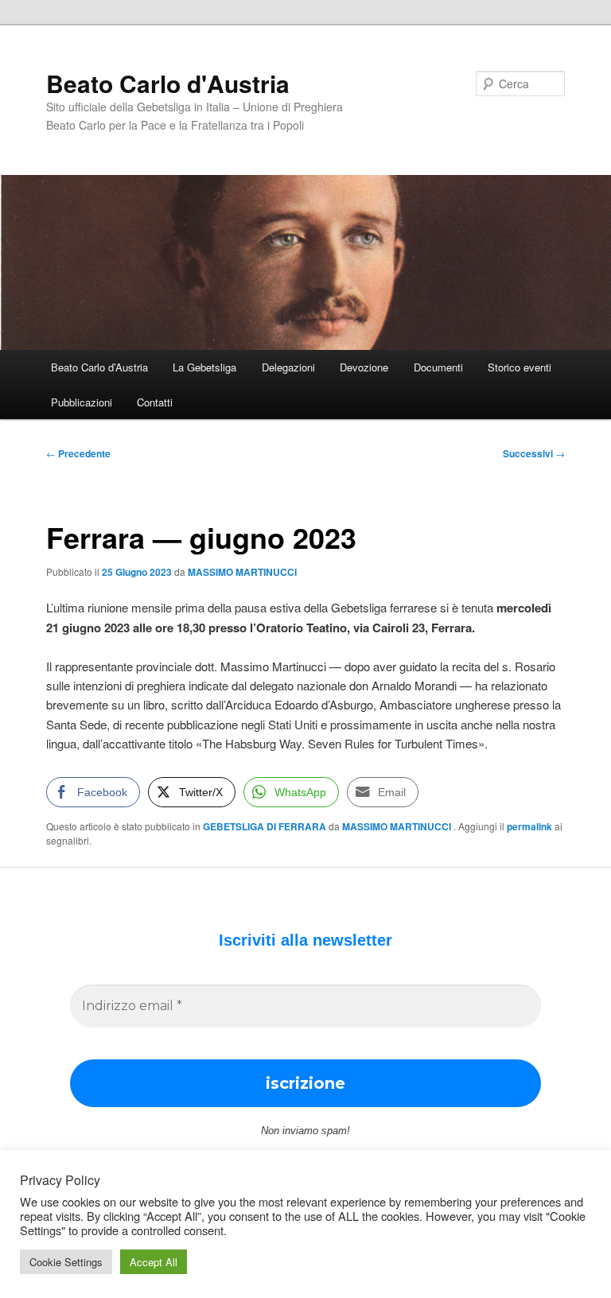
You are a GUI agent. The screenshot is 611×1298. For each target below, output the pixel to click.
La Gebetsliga (204, 367)
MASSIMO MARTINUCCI (242, 572)
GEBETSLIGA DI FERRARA (264, 826)
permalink (529, 826)
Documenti (438, 367)
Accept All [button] (153, 1261)
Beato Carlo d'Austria (168, 83)
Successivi (534, 453)
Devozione (364, 367)
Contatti (155, 402)
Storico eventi (519, 367)
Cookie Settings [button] (66, 1261)
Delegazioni (288, 367)
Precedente (78, 453)
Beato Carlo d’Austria (99, 367)
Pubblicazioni (81, 402)
